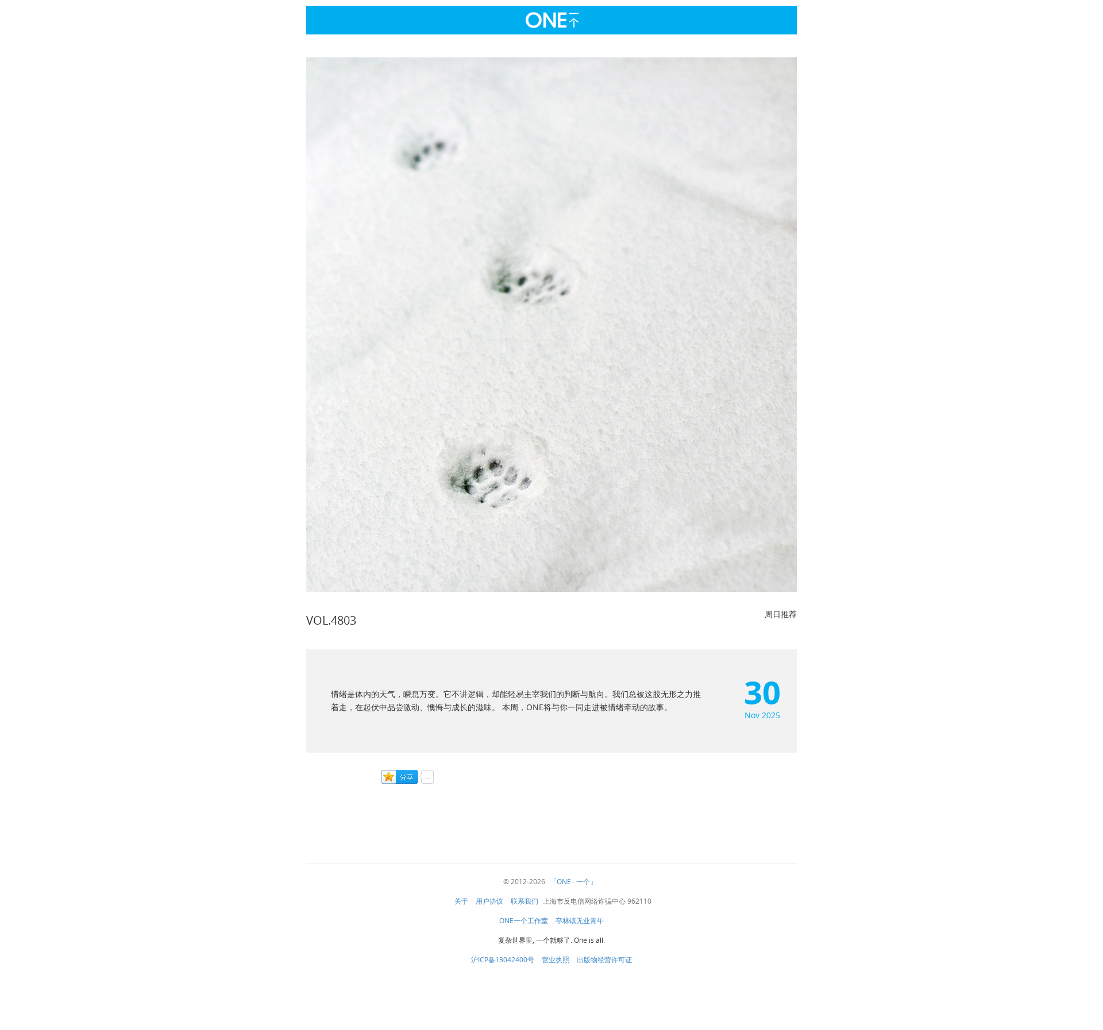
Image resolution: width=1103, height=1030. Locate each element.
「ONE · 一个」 (573, 882)
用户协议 (489, 901)
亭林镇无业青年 (580, 921)
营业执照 (555, 960)
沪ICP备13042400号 (502, 960)
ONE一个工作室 (523, 921)
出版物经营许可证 (604, 960)
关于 (461, 901)
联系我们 (524, 901)
